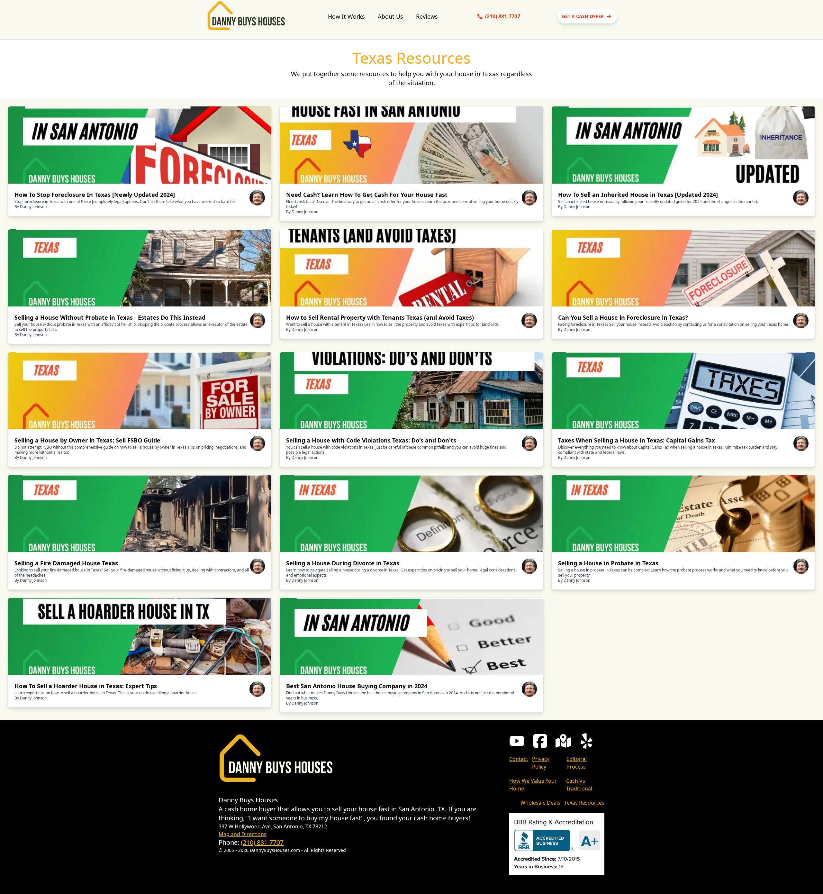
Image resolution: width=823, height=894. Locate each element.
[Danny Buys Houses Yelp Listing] (586, 741)
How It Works (346, 16)
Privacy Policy (540, 762)
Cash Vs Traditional (579, 784)
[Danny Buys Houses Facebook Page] (540, 741)
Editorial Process (576, 762)
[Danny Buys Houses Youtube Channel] (517, 741)
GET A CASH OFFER (583, 16)
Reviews (427, 16)
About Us (390, 16)
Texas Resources (584, 802)
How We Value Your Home (533, 784)
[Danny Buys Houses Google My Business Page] (563, 741)
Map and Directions (243, 834)
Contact (518, 758)
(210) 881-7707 (262, 842)
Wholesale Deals (540, 802)
